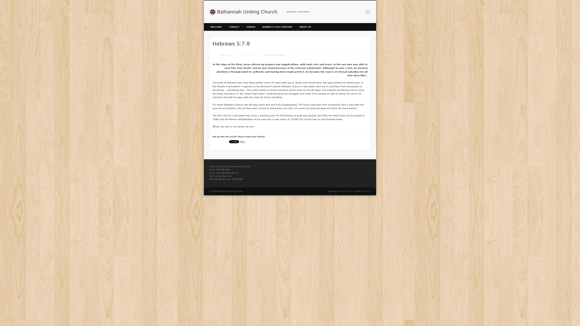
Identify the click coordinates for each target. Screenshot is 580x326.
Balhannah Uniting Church (247, 11)
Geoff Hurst (225, 55)
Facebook (361, 12)
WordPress (365, 191)
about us (305, 27)
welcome (216, 27)
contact (234, 27)
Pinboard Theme (348, 191)
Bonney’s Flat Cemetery (277, 27)
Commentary (280, 55)
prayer (251, 27)
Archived (269, 55)
